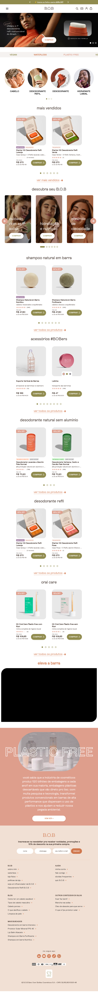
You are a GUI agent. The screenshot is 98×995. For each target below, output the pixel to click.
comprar (49, 40)
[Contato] (82, 9)
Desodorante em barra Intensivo (21, 925)
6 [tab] (57, 173)
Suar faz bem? (61, 899)
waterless (12, 873)
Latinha (55, 381)
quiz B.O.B (59, 880)
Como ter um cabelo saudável (20, 899)
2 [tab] (93, 43)
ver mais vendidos (48, 180)
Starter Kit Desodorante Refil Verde (64, 151)
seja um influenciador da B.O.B (21, 884)
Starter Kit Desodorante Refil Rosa (64, 544)
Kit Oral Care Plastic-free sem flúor (65, 625)
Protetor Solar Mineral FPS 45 (21, 929)
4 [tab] (50, 173)
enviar (76, 851)
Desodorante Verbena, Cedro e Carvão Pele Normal (65, 463)
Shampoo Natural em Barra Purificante (63, 301)
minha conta (60, 869)
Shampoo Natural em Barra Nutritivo (27, 301)
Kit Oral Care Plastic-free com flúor (29, 625)
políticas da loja (14, 880)
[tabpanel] (49, 30)
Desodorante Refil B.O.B (18, 888)
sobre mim (12, 869)
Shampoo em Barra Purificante (21, 936)
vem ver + (49, 818)
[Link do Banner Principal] (49, 30)
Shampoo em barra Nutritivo (20, 940)
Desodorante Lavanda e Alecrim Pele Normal (30, 463)
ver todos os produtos (48, 329)
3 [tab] (95, 43)
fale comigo (60, 873)
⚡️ (49, 2)
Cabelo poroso (14, 906)
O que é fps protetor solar (66, 910)
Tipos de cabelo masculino (19, 902)
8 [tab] (60, 404)
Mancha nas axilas (63, 902)
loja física (11, 876)
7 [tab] (59, 323)
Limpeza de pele (15, 914)
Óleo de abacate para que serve (68, 906)
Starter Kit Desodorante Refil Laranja (28, 151)
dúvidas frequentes (63, 876)
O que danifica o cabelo (18, 910)
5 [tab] (54, 247)
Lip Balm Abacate (15, 932)
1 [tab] (90, 43)
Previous (29, 2)
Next (68, 2)
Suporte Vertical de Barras (27, 381)
